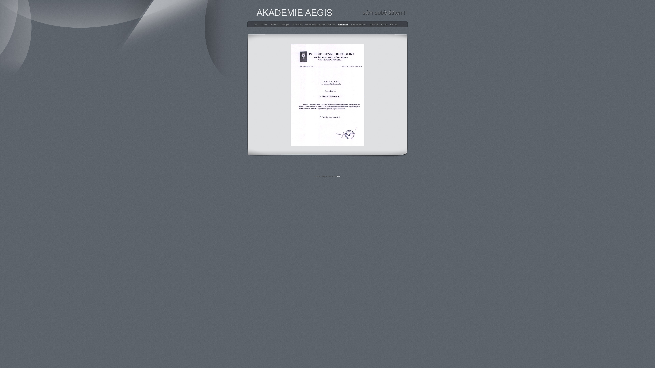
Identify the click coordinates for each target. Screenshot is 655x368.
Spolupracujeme (359, 24)
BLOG (384, 24)
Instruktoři (297, 24)
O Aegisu (285, 24)
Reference (343, 24)
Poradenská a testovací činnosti (320, 24)
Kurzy (264, 24)
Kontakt (393, 24)
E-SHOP (374, 24)
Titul (256, 24)
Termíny (274, 24)
